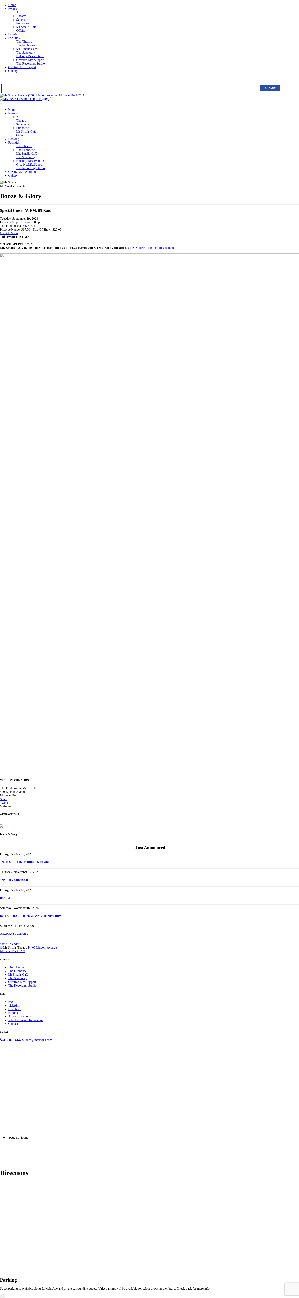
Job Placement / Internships (25, 1020)
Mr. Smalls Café (26, 49)
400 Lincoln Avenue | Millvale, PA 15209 (57, 95)
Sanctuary (22, 19)
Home (12, 5)
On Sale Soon (9, 233)
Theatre (21, 16)
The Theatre (24, 41)
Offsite (20, 30)
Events (12, 8)
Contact (13, 1023)
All (18, 12)
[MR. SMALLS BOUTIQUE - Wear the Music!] (21, 99)
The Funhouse (25, 45)
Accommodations (19, 1016)
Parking (13, 1012)
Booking (13, 34)
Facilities (14, 38)
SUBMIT (270, 88)
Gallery (13, 71)
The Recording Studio (30, 63)
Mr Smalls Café (26, 27)
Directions (14, 1009)
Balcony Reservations (30, 56)
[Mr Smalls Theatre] (14, 95)
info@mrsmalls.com (38, 1040)
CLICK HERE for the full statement (151, 247)
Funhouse (22, 23)
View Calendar (9, 944)
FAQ (11, 1001)
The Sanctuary (25, 52)
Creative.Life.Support (30, 60)
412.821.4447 (12, 1040)
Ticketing (14, 1005)
